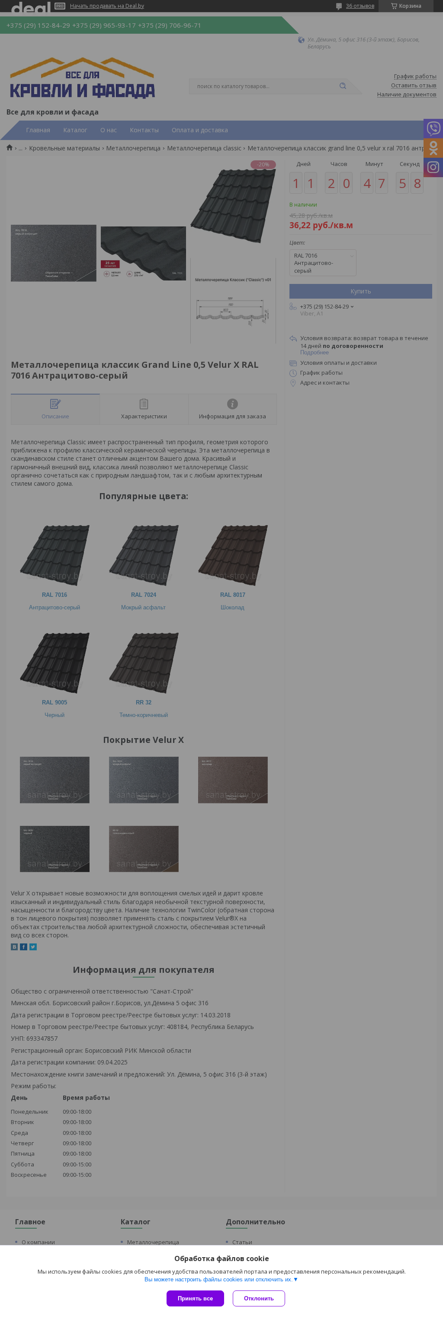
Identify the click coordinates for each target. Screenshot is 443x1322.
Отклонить (259, 1298)
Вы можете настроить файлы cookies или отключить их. (218, 1279)
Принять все (195, 1298)
